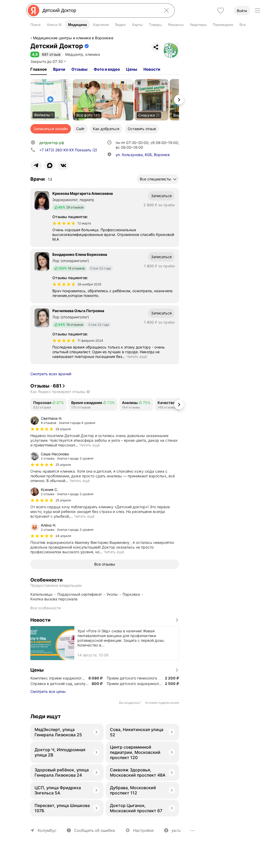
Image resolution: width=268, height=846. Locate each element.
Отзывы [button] (79, 69)
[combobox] (99, 10)
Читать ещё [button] (136, 356)
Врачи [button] (59, 69)
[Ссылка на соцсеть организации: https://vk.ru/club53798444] (63, 165)
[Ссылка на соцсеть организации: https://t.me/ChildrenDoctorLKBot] (36, 165)
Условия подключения (162, 703)
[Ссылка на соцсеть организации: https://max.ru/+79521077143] (49, 165)
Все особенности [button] (45, 608)
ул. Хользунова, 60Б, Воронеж (143, 154)
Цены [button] (131, 69)
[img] (63, 223)
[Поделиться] (156, 47)
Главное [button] (38, 69)
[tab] (38, 69)
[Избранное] (220, 10)
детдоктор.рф (51, 142)
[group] (104, 431)
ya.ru (176, 830)
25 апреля (63, 465)
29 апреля (63, 429)
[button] (34, 54)
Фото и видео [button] (107, 69)
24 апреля (63, 536)
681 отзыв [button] (51, 54)
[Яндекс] (33, 10)
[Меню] (257, 10)
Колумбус (47, 830)
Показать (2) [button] (68, 150)
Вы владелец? (130, 703)
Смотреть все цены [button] (48, 691)
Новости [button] (151, 69)
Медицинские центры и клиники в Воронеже (73, 38)
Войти (242, 11)
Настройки (143, 830)
